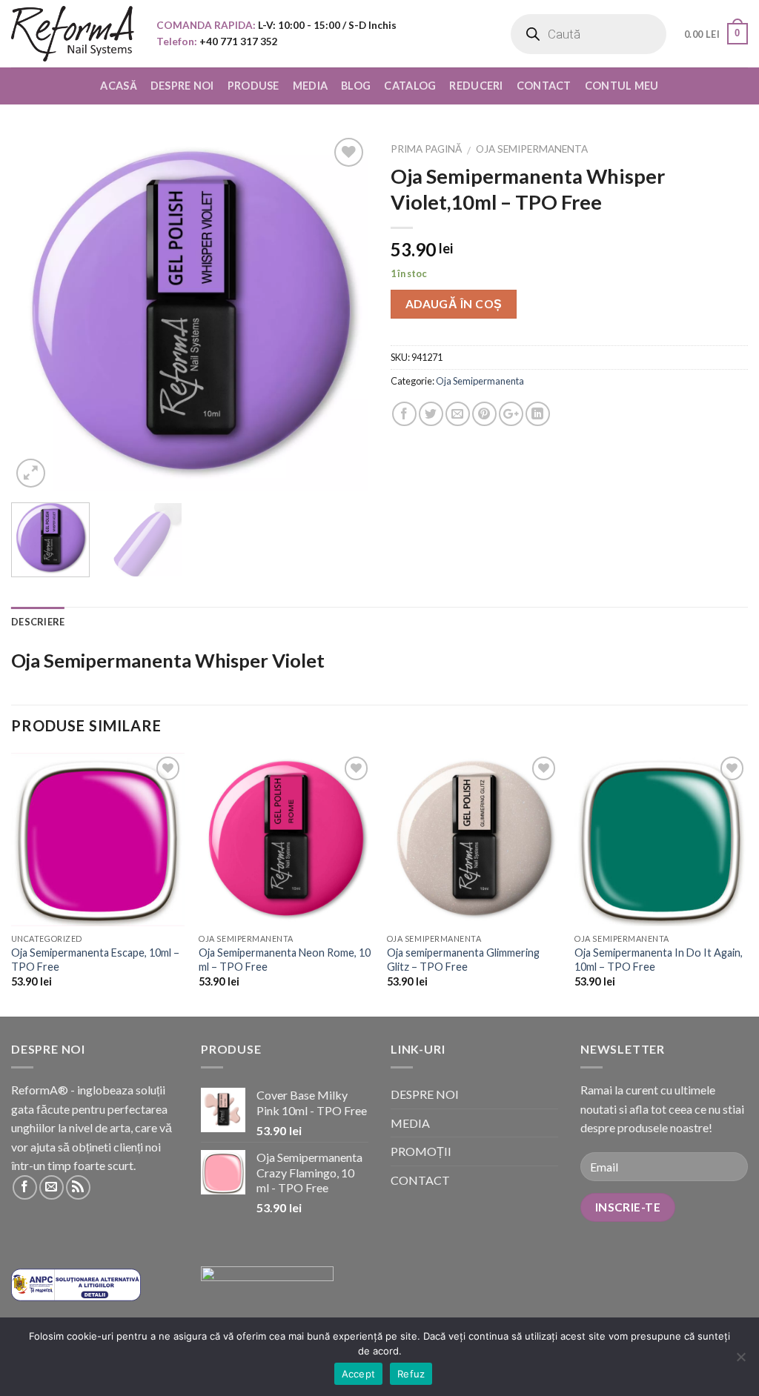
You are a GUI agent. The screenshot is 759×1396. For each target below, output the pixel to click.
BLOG (356, 85)
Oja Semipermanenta (532, 149)
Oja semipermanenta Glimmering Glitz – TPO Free (463, 959)
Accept (359, 1374)
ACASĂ (118, 85)
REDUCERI (476, 85)
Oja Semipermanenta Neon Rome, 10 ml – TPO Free (285, 959)
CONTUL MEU (622, 85)
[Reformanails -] (72, 34)
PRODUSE (253, 85)
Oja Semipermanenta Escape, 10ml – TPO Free (95, 959)
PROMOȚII (421, 1151)
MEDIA (310, 85)
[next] (342, 312)
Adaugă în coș (454, 303)
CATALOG (410, 85)
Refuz (411, 1374)
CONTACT (544, 85)
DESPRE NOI (182, 85)
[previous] (37, 312)
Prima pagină (426, 149)
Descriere (37, 622)
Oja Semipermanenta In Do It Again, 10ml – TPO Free (658, 959)
